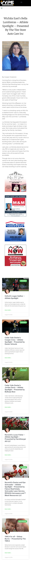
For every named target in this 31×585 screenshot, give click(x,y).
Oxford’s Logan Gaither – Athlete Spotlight (15, 300)
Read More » (8, 313)
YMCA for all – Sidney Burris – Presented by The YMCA (15, 542)
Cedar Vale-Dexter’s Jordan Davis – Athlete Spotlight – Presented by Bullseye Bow (15, 392)
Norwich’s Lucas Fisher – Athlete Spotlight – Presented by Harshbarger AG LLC (15, 441)
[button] (21, 2)
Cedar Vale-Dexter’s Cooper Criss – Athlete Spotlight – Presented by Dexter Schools (15, 344)
